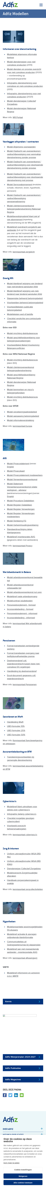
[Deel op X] (10, 1095)
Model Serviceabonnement (19, 184)
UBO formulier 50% (16, 735)
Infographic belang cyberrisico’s (21, 814)
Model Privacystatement (18, 463)
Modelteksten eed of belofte (20, 314)
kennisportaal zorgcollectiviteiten (28, 889)
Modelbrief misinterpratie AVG (21, 537)
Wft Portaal (18, 117)
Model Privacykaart (16, 471)
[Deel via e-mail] (22, 1095)
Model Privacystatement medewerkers (24, 475)
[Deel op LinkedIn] (16, 1095)
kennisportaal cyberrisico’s (25, 834)
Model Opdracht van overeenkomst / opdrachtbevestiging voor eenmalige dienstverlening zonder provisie (24, 154)
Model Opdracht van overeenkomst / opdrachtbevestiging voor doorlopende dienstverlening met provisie (25, 177)
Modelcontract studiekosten (20, 601)
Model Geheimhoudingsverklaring (22, 525)
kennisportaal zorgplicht (24, 252)
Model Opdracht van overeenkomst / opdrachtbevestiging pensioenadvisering (24, 198)
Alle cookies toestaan (23, 1182)
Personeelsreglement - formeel (21, 605)
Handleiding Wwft (15, 722)
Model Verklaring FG (16, 521)
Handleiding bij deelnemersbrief (22, 671)
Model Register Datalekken (19, 505)
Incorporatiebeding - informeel (21, 618)
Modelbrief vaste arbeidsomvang (22, 596)
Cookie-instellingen (23, 1169)
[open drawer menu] (41, 5)
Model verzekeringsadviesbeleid (22, 412)
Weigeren (23, 1176)
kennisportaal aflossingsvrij (25, 958)
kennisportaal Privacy (22, 546)
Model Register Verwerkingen (21, 509)
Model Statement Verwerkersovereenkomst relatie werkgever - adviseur (22, 487)
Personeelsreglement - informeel (22, 613)
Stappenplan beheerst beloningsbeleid (25, 298)
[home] (10, 5)
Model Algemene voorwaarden (21, 147)
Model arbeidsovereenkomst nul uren (24, 592)
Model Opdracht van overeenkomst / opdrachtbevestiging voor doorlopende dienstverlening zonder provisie (25, 164)
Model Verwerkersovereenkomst (22, 479)
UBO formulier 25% (16, 730)
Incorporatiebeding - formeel (20, 609)
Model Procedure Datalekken (20, 500)
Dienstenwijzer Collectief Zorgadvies (24, 868)
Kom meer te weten (11, 1163)
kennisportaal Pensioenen (25, 684)
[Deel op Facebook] (5, 1095)
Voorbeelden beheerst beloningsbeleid (25, 302)
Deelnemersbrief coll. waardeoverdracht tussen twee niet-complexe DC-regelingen (23, 663)
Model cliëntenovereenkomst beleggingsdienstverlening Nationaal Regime (24, 209)
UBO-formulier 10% (16, 726)
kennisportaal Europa (22, 426)
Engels (10, 467)
